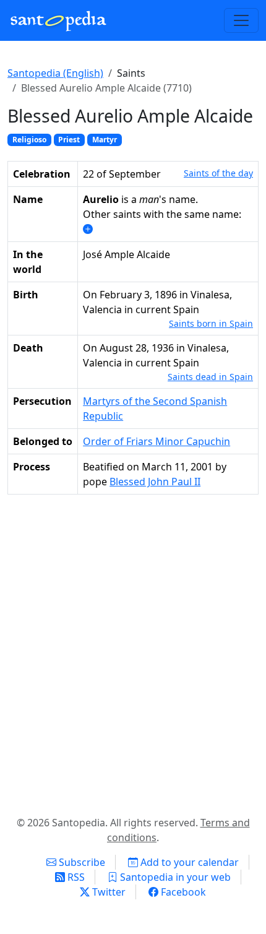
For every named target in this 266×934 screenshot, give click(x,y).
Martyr (104, 139)
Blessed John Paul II (154, 481)
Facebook (182, 892)
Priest (69, 139)
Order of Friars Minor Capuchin (156, 441)
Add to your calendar (188, 862)
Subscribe (80, 862)
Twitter (108, 892)
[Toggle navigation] (241, 20)
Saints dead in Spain (210, 377)
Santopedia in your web (174, 877)
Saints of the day (218, 173)
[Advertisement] (133, 652)
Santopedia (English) (55, 73)
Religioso (29, 139)
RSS (75, 877)
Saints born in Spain (211, 323)
